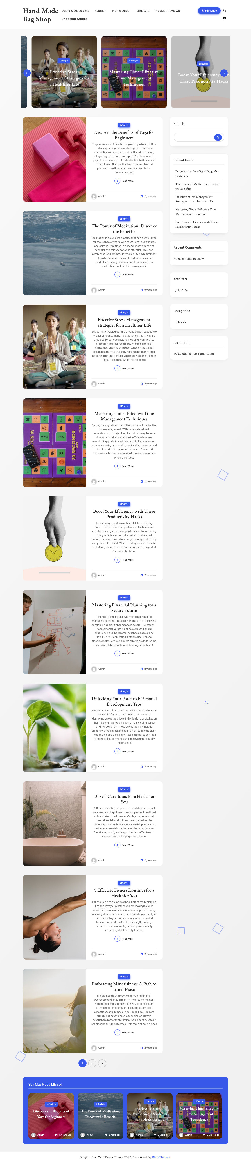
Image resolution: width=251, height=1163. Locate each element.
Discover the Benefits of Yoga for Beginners (124, 134)
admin (101, 196)
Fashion (101, 10)
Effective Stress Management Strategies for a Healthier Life (55, 78)
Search (179, 124)
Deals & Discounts (75, 10)
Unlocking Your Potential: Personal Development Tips (124, 701)
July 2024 (181, 290)
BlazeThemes (161, 1157)
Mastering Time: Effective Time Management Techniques (125, 78)
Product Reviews (167, 10)
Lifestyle (142, 10)
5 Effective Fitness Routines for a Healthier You (124, 892)
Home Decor (121, 10)
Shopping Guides (74, 19)
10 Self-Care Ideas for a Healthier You (124, 799)
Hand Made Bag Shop (40, 14)
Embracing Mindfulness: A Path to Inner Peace (124, 986)
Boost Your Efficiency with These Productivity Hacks (195, 78)
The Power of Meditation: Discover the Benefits (124, 228)
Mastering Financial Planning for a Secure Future (124, 607)
